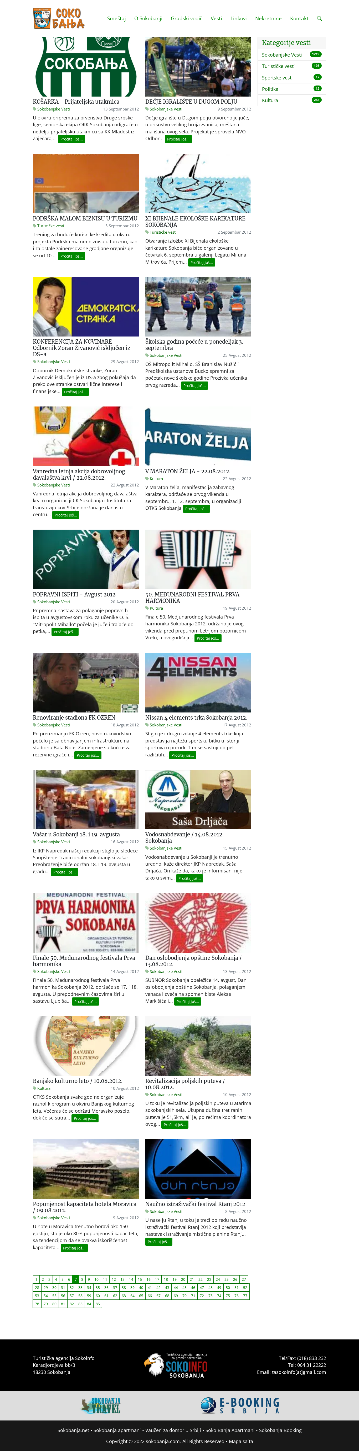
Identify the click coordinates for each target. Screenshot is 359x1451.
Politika (270, 89)
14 (131, 1279)
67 (158, 1295)
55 (54, 1295)
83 (80, 1303)
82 (72, 1303)
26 (235, 1279)
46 (193, 1287)
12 (114, 1279)
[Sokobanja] (100, 1405)
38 (124, 1287)
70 (184, 1295)
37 (115, 1287)
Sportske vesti (277, 77)
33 (80, 1287)
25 (226, 1279)
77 (245, 1295)
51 (236, 1287)
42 (158, 1287)
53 (37, 1295)
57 (72, 1295)
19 (174, 1279)
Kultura (270, 100)
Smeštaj (116, 18)
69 (176, 1295)
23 (209, 1279)
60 (98, 1295)
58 (80, 1295)
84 (89, 1303)
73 (210, 1295)
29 (46, 1287)
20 (183, 1279)
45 (184, 1287)
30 (54, 1287)
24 (218, 1279)
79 (46, 1303)
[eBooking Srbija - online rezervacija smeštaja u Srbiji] (240, 1405)
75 (228, 1295)
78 (37, 1303)
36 (106, 1287)
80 (54, 1303)
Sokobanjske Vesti (282, 55)
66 (150, 1295)
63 (124, 1295)
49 (219, 1287)
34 (89, 1287)
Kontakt (299, 18)
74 (219, 1295)
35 (98, 1287)
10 (96, 1279)
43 (167, 1287)
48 (210, 1287)
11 (105, 1279)
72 (202, 1295)
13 (122, 1279)
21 (192, 1279)
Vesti (216, 18)
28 (37, 1287)
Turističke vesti (278, 66)
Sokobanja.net (73, 1430)
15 (140, 1279)
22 (200, 1279)
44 (176, 1287)
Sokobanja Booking (280, 1430)
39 (132, 1287)
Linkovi (238, 18)
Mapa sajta (241, 1441)
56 (63, 1295)
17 (157, 1279)
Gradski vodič (186, 18)
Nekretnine (268, 18)
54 (46, 1295)
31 (63, 1287)
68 (167, 1295)
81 (63, 1303)
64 (132, 1295)
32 (72, 1287)
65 (141, 1295)
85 (98, 1303)
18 (166, 1279)
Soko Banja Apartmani (230, 1430)
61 (106, 1295)
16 (148, 1279)
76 (236, 1295)
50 (228, 1287)
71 (193, 1295)
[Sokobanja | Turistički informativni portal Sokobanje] (59, 18)
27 (244, 1279)
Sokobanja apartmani (117, 1430)
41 (150, 1287)
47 (202, 1287)
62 (115, 1295)
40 (141, 1287)
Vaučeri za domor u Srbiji (173, 1430)
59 (89, 1295)
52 (245, 1287)
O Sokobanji (148, 18)
